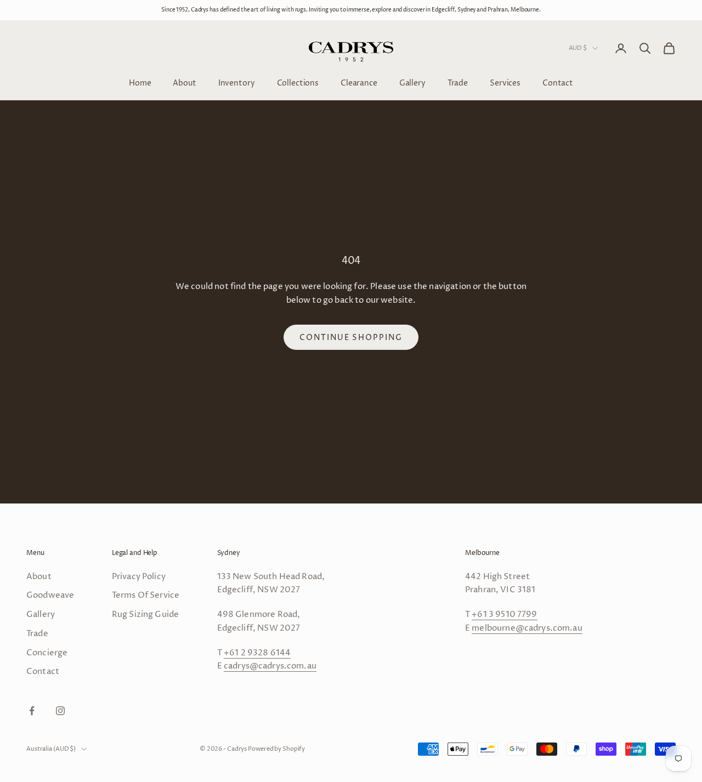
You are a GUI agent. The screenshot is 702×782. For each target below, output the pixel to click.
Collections (298, 82)
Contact (557, 82)
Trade (458, 82)
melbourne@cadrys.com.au (527, 628)
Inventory (236, 82)
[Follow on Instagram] (60, 710)
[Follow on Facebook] (31, 710)
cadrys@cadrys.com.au (270, 666)
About (184, 82)
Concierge (46, 653)
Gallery (412, 82)
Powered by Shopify (276, 749)
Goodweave (50, 595)
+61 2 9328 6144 (257, 653)
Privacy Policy (139, 576)
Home (140, 82)
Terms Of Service (145, 595)
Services (505, 82)
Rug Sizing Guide (145, 614)
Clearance (359, 82)
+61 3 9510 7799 (504, 614)
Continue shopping (351, 337)
